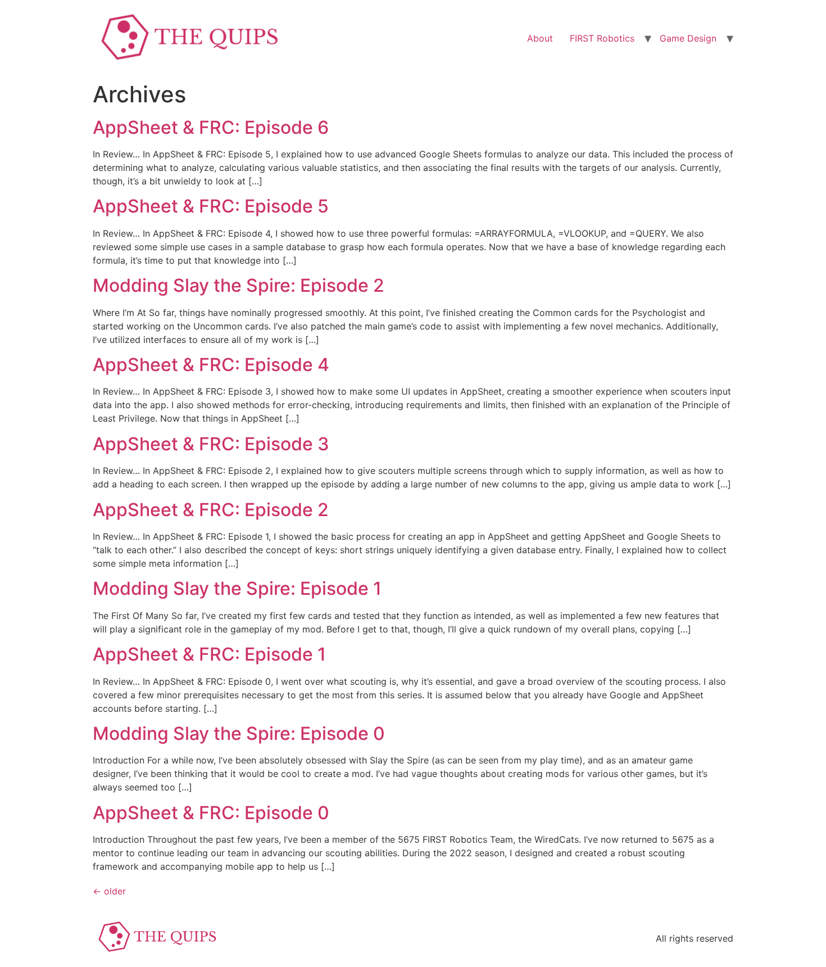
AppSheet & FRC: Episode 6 (211, 127)
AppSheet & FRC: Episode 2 (211, 510)
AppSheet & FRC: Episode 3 (211, 444)
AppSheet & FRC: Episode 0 (211, 813)
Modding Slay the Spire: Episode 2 (238, 285)
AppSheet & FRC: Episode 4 (211, 365)
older (109, 891)
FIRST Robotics (602, 38)
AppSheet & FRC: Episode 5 (211, 206)
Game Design (688, 38)
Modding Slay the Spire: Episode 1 (237, 588)
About (540, 38)
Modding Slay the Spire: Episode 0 (239, 733)
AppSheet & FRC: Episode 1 (209, 654)
